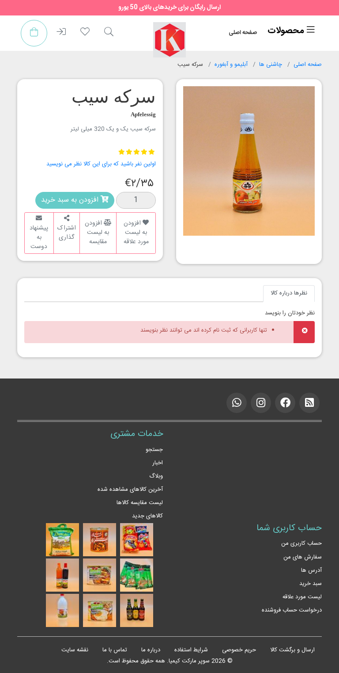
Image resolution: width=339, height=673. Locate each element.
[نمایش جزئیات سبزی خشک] (136, 575)
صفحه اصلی (243, 33)
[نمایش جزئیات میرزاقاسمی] (99, 611)
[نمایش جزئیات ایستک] (136, 611)
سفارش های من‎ (302, 557)
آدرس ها (311, 570)
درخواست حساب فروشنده (292, 610)
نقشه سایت (74, 650)
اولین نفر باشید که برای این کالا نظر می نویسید (101, 164)
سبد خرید (310, 584)
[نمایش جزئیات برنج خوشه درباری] (62, 540)
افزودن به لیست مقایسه (97, 232)
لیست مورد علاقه (302, 597)
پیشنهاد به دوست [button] (39, 237)
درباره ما (150, 650)
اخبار (157, 463)
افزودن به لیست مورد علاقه (136, 232)
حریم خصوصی (239, 650)
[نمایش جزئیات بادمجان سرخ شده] (99, 575)
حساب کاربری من (301, 543)
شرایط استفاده (191, 650)
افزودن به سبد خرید (71, 200)
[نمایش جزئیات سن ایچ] (62, 575)
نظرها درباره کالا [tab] (289, 293)
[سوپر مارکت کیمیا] (169, 40)
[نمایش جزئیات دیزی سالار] (99, 540)
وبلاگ (156, 476)
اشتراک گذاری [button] (66, 233)
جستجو (154, 450)
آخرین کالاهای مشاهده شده (130, 489)
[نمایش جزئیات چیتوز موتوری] (136, 540)
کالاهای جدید (147, 516)
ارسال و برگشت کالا (292, 650)
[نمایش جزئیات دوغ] (62, 611)
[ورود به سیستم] (61, 33)
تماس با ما (114, 650)
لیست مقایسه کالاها (140, 503)
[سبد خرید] (34, 33)
